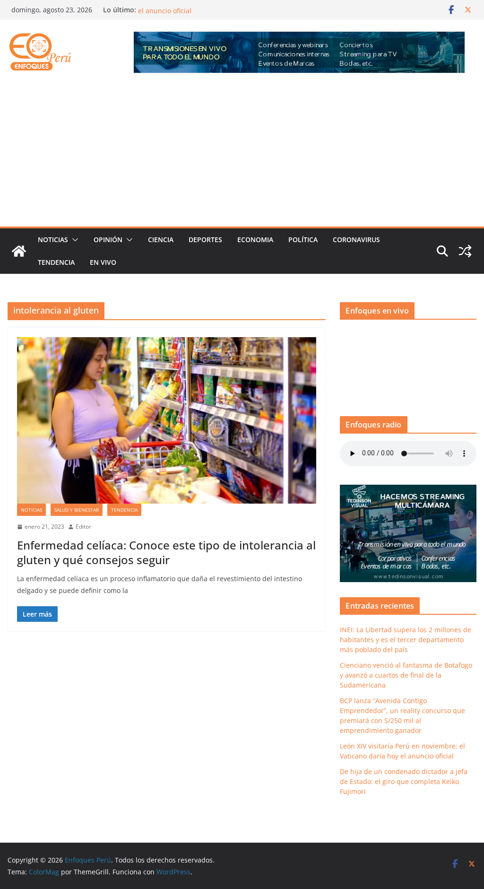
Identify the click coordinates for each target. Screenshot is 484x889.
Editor (83, 527)
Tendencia (56, 262)
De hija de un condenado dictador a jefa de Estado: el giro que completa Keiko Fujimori (403, 781)
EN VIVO (103, 262)
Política (303, 239)
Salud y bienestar (76, 509)
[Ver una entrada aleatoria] (465, 251)
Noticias (53, 239)
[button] (73, 239)
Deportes (205, 239)
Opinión (108, 239)
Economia (255, 239)
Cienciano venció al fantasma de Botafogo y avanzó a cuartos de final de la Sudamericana (406, 675)
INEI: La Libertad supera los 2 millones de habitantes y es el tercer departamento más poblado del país (405, 639)
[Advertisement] (242, 155)
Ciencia (160, 239)
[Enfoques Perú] (19, 251)
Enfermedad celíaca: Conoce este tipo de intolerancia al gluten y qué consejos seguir (166, 552)
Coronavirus (356, 239)
